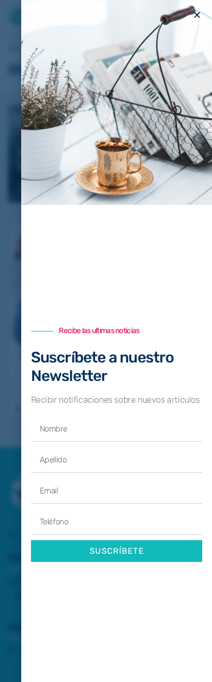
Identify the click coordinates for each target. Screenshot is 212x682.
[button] (197, 15)
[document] (106, 341)
